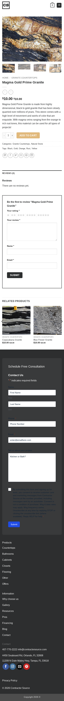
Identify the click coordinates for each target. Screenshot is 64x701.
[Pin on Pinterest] (26, 155)
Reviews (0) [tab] (8, 173)
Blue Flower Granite (42, 340)
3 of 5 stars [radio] (21, 215)
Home (5, 78)
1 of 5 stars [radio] (7, 215)
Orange (22, 148)
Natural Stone (37, 144)
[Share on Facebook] (10, 155)
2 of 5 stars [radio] (13, 215)
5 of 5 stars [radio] (42, 215)
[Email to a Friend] (21, 155)
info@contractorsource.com (32, 649)
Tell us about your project (20, 450)
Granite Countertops (24, 78)
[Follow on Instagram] (13, 666)
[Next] (57, 39)
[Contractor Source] (6, 5)
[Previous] (7, 39)
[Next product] (5, 92)
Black (10, 148)
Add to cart (28, 135)
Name (10, 246)
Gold (16, 148)
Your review (13, 220)
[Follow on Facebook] (6, 666)
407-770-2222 (9, 649)
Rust (28, 148)
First (10, 398)
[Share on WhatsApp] (5, 155)
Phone (12, 418)
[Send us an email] (20, 666)
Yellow (34, 148)
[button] (59, 5)
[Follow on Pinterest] (26, 666)
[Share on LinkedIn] (31, 155)
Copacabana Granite (12, 340)
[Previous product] (10, 92)
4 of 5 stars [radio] (30, 215)
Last (10, 409)
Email (10, 260)
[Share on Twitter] (15, 155)
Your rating (13, 211)
